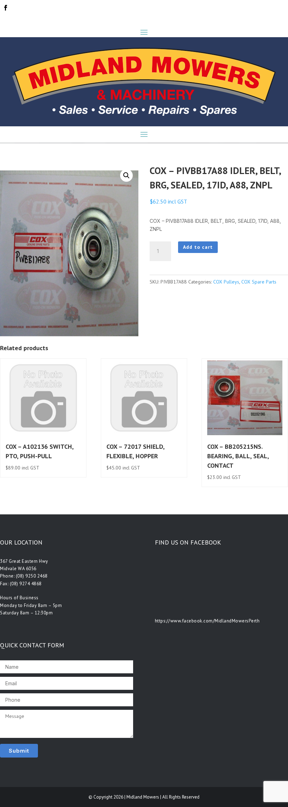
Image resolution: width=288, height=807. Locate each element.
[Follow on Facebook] (5, 7)
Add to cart (198, 247)
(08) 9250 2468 (32, 576)
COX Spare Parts (258, 282)
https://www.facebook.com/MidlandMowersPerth (207, 621)
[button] (126, 175)
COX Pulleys (226, 282)
